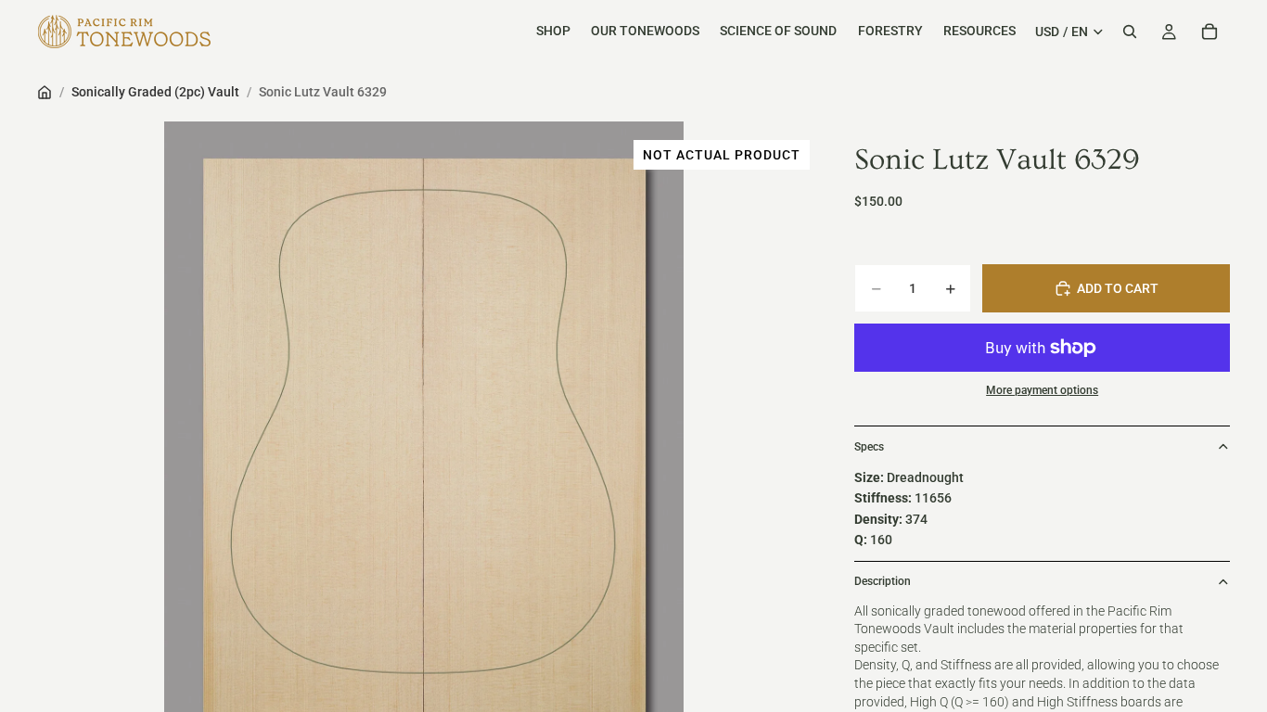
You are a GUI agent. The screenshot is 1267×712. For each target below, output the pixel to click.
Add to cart (1117, 288)
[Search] (1129, 31)
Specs (869, 446)
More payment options (1042, 390)
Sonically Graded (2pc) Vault (155, 91)
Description (882, 581)
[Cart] (1209, 31)
